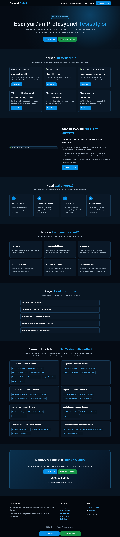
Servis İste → (17, 84)
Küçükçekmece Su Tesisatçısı (20, 429)
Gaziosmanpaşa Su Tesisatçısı (72, 429)
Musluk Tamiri (64, 516)
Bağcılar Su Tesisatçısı (70, 394)
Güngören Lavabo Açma (88, 372)
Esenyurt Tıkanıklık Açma (37, 372)
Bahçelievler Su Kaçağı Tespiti (38, 394)
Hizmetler (64, 3)
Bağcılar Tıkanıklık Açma (70, 398)
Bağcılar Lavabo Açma (86, 398)
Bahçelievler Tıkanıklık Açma (20, 398)
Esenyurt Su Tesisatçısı (18, 368)
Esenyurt (18, 3)
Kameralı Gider (64, 513)
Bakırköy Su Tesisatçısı (18, 411)
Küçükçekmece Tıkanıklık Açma (21, 433)
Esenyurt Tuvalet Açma (49, 377)
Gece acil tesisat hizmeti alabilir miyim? (36, 330)
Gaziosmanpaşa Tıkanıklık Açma (73, 433)
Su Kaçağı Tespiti (65, 508)
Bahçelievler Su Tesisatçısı (19, 394)
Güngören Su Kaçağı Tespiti (87, 368)
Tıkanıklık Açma (65, 510)
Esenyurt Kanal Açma (18, 381)
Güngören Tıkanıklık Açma (71, 372)
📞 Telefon (49, 533)
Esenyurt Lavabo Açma (18, 377)
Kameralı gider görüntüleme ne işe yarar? (36, 316)
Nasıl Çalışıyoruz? (76, 3)
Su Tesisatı (63, 519)
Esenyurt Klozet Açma (34, 377)
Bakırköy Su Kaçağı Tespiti (35, 411)
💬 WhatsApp (91, 510)
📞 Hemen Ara (50, 39)
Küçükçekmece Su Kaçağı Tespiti (40, 429)
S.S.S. (85, 3)
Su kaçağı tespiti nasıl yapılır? (32, 302)
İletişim (91, 3)
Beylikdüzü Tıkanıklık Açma (71, 416)
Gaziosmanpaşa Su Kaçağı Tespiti (92, 429)
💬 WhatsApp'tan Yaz (67, 39)
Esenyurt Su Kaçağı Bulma (19, 372)
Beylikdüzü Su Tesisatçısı (71, 411)
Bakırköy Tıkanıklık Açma (19, 416)
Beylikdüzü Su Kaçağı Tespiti (88, 411)
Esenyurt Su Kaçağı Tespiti (35, 368)
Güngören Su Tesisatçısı (70, 368)
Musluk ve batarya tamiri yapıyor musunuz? (37, 323)
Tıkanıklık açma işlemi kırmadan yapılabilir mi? (38, 309)
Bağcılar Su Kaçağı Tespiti (86, 394)
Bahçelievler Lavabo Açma (38, 398)
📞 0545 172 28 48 (103, 3)
